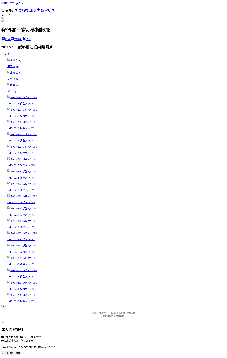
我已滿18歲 (7, 353)
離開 (18, 353)
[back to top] (3, 307)
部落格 (18, 39)
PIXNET (102, 313)
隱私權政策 (108, 316)
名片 (28, 39)
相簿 (8, 39)
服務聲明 (120, 316)
